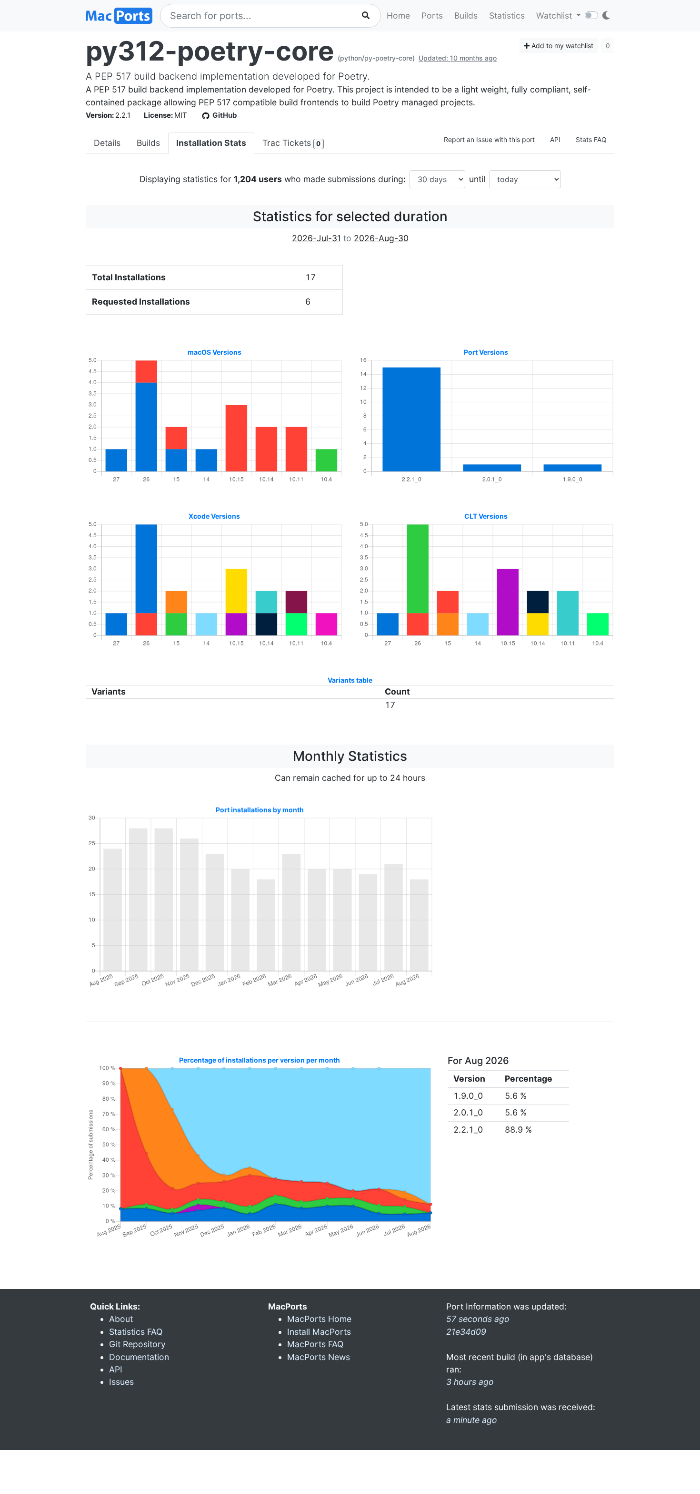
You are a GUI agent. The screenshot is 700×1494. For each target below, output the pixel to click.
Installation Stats (211, 143)
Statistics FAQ (135, 1332)
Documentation (139, 1357)
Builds (466, 15)
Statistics (507, 15)
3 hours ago (470, 1382)
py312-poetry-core (210, 51)
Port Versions (486, 352)
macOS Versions (214, 352)
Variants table (350, 680)
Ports (432, 15)
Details (107, 143)
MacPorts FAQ (315, 1344)
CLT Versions (486, 516)
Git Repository (137, 1344)
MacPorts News (318, 1357)
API (555, 139)
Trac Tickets (291, 143)
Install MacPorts (319, 1332)
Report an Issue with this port (489, 139)
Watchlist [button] (555, 15)
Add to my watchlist (561, 45)
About (121, 1319)
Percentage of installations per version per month (259, 1060)
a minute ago (471, 1420)
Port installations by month (260, 810)
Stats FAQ (591, 139)
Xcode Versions (214, 516)
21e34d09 (466, 1332)
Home (398, 15)
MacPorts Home (319, 1319)
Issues (121, 1382)
